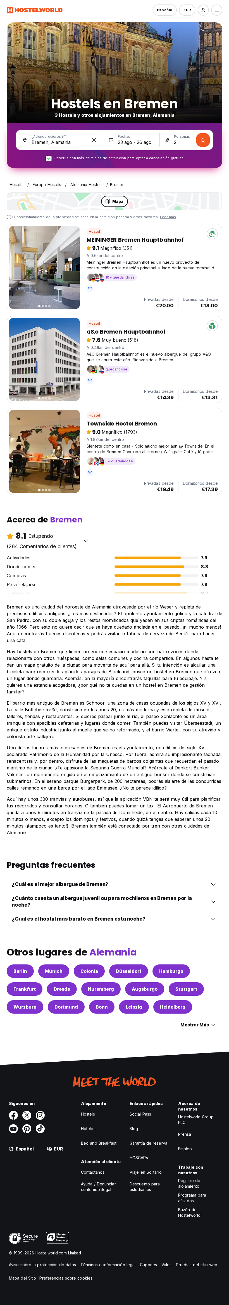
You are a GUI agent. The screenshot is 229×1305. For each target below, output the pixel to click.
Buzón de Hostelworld (189, 1212)
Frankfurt (24, 989)
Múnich (54, 971)
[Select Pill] (203, 10)
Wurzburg (25, 1007)
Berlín (20, 971)
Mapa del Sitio (22, 1278)
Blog (134, 1128)
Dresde (62, 989)
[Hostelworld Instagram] (40, 1115)
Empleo (185, 1148)
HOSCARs (139, 1157)
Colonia (89, 971)
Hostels (88, 1114)
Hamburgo (171, 971)
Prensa (184, 1134)
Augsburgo (145, 989)
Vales (166, 1264)
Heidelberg (172, 1007)
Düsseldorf (128, 971)
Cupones (148, 1264)
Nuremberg (101, 989)
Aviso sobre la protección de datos (42, 1264)
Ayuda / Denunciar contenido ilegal (98, 1187)
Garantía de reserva (148, 1143)
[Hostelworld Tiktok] (40, 1128)
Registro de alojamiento (189, 1183)
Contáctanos (92, 1172)
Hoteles (88, 1128)
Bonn (102, 1007)
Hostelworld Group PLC (196, 1119)
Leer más (168, 217)
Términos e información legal (107, 1264)
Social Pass (140, 1114)
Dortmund (66, 1007)
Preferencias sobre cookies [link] (65, 1278)
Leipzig (134, 1007)
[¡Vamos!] (203, 140)
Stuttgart (186, 989)
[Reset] (94, 140)
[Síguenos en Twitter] (26, 1115)
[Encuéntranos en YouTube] (13, 1128)
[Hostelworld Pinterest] (26, 1128)
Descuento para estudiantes (145, 1187)
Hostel (94, 231)
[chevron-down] (85, 540)
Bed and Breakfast (98, 1143)
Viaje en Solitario (146, 1172)
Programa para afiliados (192, 1198)
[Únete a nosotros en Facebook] (13, 1115)
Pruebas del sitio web (196, 1264)
